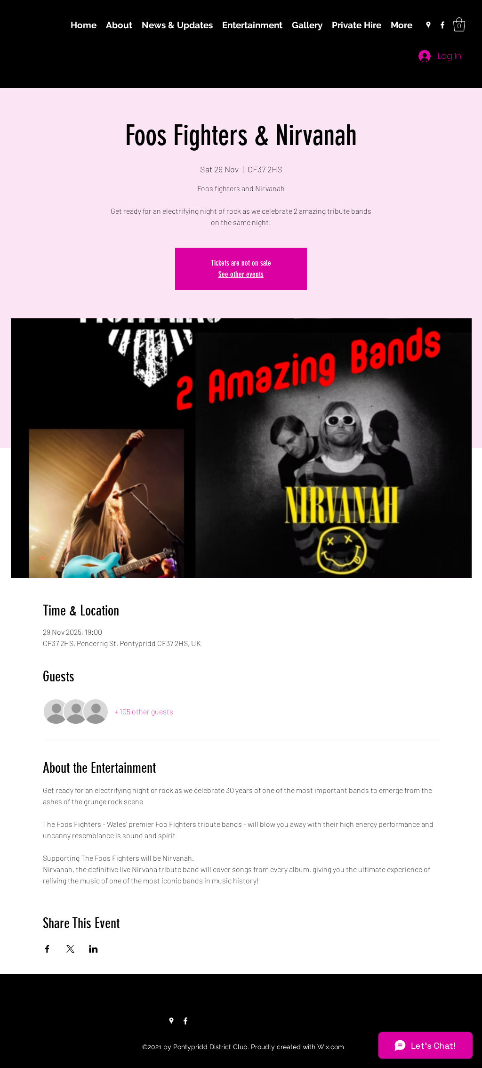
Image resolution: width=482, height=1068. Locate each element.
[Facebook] (442, 25)
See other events (241, 274)
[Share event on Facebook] (47, 949)
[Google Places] (428, 25)
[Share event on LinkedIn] (93, 949)
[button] (459, 24)
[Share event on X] (70, 949)
